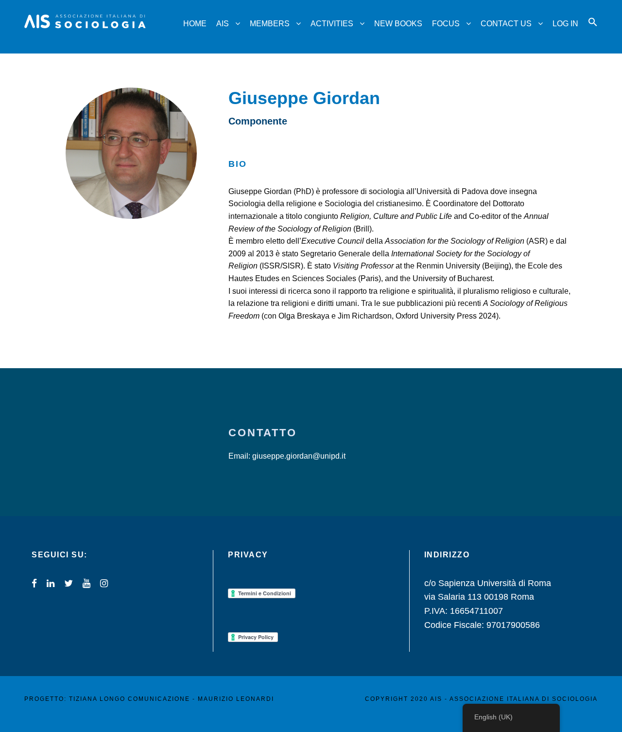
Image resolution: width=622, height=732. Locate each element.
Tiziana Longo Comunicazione (129, 699)
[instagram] (104, 583)
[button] (593, 31)
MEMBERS (270, 23)
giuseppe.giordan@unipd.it (299, 456)
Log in (565, 23)
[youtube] (86, 583)
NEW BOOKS (398, 23)
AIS (222, 23)
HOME (195, 23)
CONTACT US (506, 23)
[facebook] (34, 583)
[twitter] (68, 583)
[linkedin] (50, 583)
